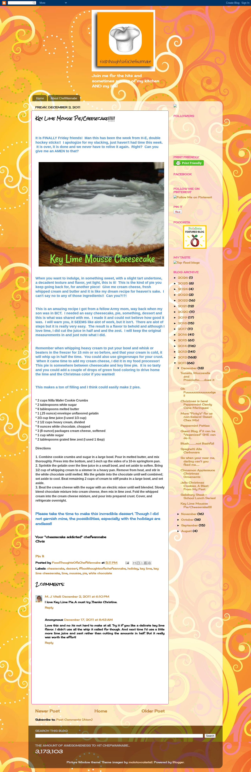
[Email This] (134, 563)
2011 (182, 363)
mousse (75, 573)
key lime (146, 568)
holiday (132, 568)
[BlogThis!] (138, 563)
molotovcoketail (140, 762)
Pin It (39, 556)
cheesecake (56, 568)
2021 (183, 306)
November (189, 514)
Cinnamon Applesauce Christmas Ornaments (198, 473)
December (189, 368)
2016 (183, 334)
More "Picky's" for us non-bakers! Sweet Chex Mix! (197, 417)
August (187, 531)
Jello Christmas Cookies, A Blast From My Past (194, 486)
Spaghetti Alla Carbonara (191, 450)
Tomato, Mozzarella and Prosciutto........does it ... (197, 378)
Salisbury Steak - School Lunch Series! (198, 496)
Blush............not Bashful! (197, 443)
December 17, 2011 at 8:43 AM (88, 619)
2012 (183, 357)
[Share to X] (142, 563)
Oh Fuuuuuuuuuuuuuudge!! (198, 392)
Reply (49, 607)
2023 (183, 294)
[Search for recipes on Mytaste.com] (187, 262)
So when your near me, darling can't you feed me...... (198, 461)
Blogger (178, 762)
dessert (71, 568)
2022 (183, 300)
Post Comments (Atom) (74, 719)
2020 (183, 311)
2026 (183, 277)
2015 (183, 340)
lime (65, 573)
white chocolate (100, 573)
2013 (183, 351)
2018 (183, 323)
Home (40, 98)
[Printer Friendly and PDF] (189, 164)
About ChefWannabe (64, 98)
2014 (183, 346)
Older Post (153, 710)
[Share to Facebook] (146, 563)
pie (85, 573)
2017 (183, 328)
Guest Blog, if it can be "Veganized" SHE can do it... (198, 434)
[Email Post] (127, 562)
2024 (183, 289)
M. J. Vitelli (53, 596)
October (188, 519)
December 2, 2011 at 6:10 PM (85, 596)
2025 (183, 283)
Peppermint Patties (195, 425)
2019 (183, 317)
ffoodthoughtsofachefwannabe (102, 568)
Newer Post (47, 710)
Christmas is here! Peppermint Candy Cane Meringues (196, 404)
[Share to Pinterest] (149, 563)
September (190, 525)
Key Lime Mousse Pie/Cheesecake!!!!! (196, 505)
